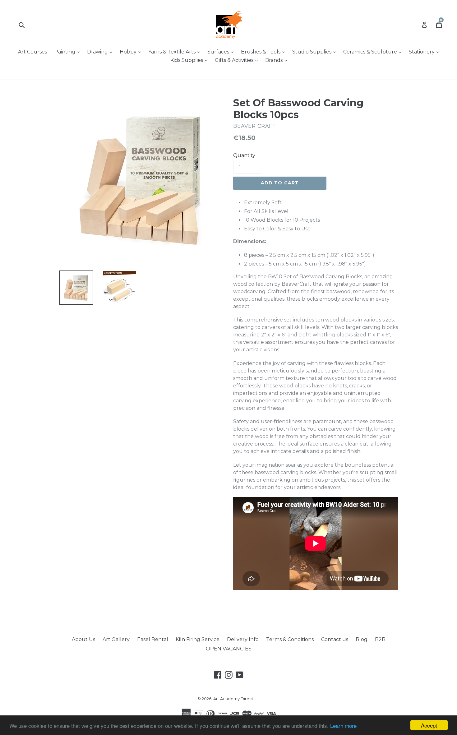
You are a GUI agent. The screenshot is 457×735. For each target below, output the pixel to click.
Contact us (334, 639)
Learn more (343, 725)
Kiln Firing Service (197, 639)
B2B (380, 639)
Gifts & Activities (238, 60)
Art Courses (32, 52)
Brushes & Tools (264, 52)
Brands (277, 60)
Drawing (101, 52)
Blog (361, 639)
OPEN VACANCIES (229, 649)
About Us (83, 639)
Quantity (244, 155)
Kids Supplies (190, 60)
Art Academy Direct (233, 698)
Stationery (425, 52)
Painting (68, 52)
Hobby (132, 52)
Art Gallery (116, 639)
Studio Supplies (315, 52)
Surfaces (222, 52)
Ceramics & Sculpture (373, 52)
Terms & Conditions (290, 639)
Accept (429, 725)
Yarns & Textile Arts (175, 52)
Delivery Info (243, 639)
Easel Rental (152, 639)
